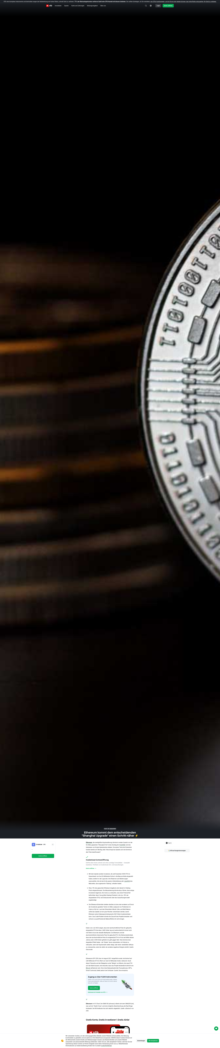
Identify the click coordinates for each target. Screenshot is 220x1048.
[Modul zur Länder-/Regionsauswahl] (150, 5)
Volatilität (122, 845)
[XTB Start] (49, 5)
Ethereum (89, 842)
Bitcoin (88, 968)
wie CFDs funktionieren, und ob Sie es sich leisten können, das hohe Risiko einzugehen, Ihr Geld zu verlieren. (183, 1)
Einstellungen (141, 1040)
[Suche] (146, 5)
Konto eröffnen (168, 5)
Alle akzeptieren (153, 1040)
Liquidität (127, 881)
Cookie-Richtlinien (106, 1046)
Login (158, 5)
